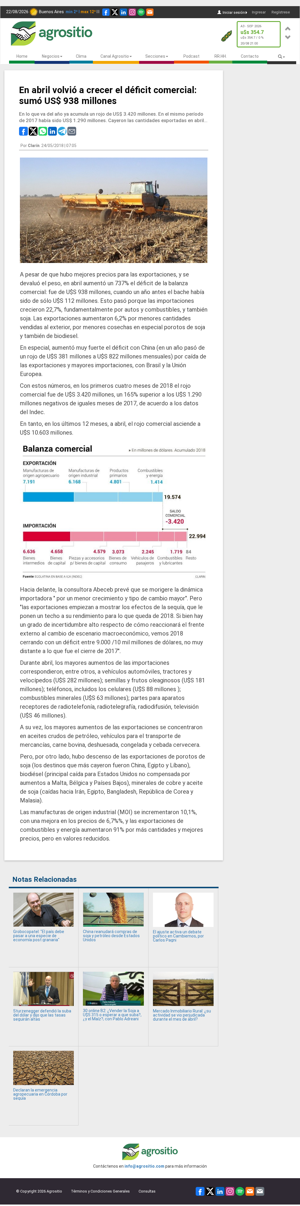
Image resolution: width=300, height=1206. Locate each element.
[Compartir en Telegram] (62, 130)
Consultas (147, 1191)
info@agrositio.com (144, 1166)
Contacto (250, 56)
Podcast (191, 56)
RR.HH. (220, 56)
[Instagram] (132, 12)
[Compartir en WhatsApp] (42, 130)
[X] (114, 12)
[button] (288, 27)
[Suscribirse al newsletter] (150, 12)
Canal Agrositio (114, 56)
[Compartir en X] (33, 130)
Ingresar (259, 12)
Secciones (155, 56)
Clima (81, 56)
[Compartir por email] (71, 130)
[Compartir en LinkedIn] (52, 130)
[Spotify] (141, 12)
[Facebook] (106, 12)
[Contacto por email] (259, 1191)
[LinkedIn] (123, 12)
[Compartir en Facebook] (23, 130)
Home (22, 56)
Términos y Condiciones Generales (100, 1191)
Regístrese (281, 12)
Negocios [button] (50, 56)
